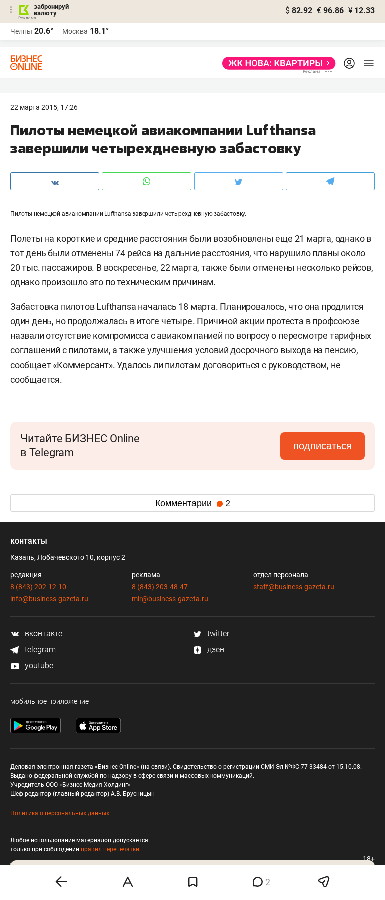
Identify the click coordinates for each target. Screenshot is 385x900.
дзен (214, 649)
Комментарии (192, 503)
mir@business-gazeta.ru (170, 599)
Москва (75, 31)
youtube (38, 665)
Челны (21, 31)
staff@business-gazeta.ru (293, 587)
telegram (39, 649)
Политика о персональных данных (59, 813)
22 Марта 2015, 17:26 (44, 107)
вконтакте (42, 633)
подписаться (322, 445)
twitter (217, 633)
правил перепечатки (110, 849)
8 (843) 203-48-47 (160, 587)
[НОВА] (276, 63)
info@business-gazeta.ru (49, 599)
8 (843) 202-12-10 (38, 587)
